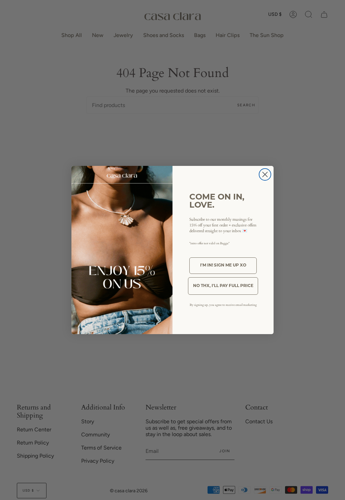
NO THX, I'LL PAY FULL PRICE (223, 286)
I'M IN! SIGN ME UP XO (223, 265)
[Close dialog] (265, 174)
